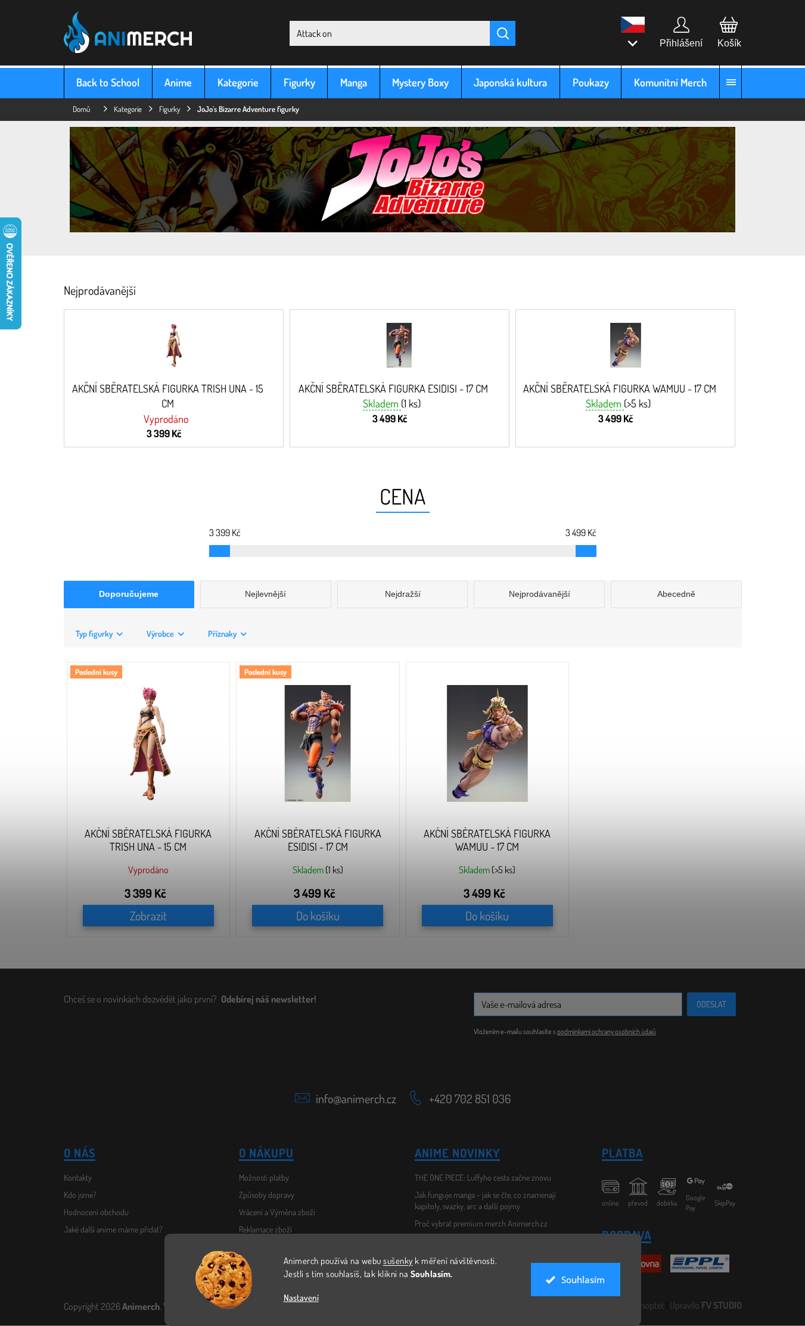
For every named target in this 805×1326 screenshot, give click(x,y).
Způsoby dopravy (266, 1195)
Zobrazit (148, 915)
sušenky (398, 1260)
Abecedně (676, 594)
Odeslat (711, 1004)
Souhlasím (583, 1279)
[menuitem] (108, 82)
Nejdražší (403, 594)
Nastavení (301, 1297)
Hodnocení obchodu (96, 1212)
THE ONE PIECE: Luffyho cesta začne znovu (483, 1177)
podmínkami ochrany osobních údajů (606, 1031)
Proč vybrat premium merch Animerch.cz (481, 1223)
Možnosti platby (264, 1177)
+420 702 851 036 (470, 1098)
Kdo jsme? (80, 1195)
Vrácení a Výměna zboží (277, 1212)
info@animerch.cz (356, 1098)
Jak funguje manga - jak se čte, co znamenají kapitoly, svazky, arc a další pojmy (485, 1200)
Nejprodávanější (539, 594)
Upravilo (706, 1305)
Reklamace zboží (265, 1229)
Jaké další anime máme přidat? (113, 1229)
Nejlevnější (265, 594)
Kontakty (78, 1177)
